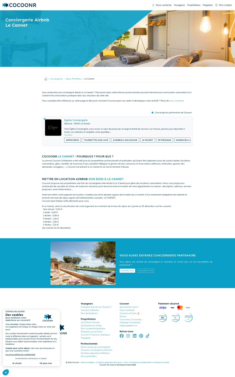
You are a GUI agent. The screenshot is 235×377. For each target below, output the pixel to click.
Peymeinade (164, 140)
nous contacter (176, 100)
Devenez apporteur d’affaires (95, 353)
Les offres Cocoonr (90, 322)
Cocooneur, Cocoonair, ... (131, 319)
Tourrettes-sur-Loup (96, 140)
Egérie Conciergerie (76, 120)
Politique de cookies (161, 362)
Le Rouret (147, 140)
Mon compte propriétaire (93, 328)
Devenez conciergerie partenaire (96, 350)
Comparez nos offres (91, 325)
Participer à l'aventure (130, 322)
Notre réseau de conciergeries (95, 347)
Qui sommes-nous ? (129, 307)
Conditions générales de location (109, 362)
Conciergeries (56, 78)
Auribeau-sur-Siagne (125, 140)
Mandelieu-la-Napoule (189, 140)
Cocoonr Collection (90, 310)
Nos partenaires (89, 356)
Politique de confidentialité (140, 362)
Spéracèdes (72, 140)
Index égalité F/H (128, 325)
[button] (68, 135)
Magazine (208, 5)
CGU (126, 362)
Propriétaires (193, 5)
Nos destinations (89, 313)
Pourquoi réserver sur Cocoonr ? (96, 307)
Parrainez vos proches (92, 331)
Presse (123, 316)
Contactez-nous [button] (127, 270)
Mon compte (225, 5)
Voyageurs (179, 5)
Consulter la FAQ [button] (146, 270)
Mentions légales (87, 362)
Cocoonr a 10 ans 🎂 (130, 313)
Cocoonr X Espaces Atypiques (95, 334)
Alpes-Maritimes (74, 78)
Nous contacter (164, 5)
